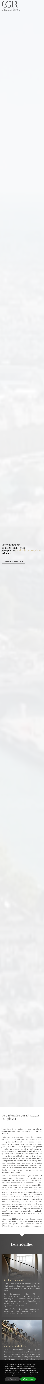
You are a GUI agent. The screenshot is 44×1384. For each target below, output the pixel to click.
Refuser (13, 1379)
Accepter (29, 1379)
